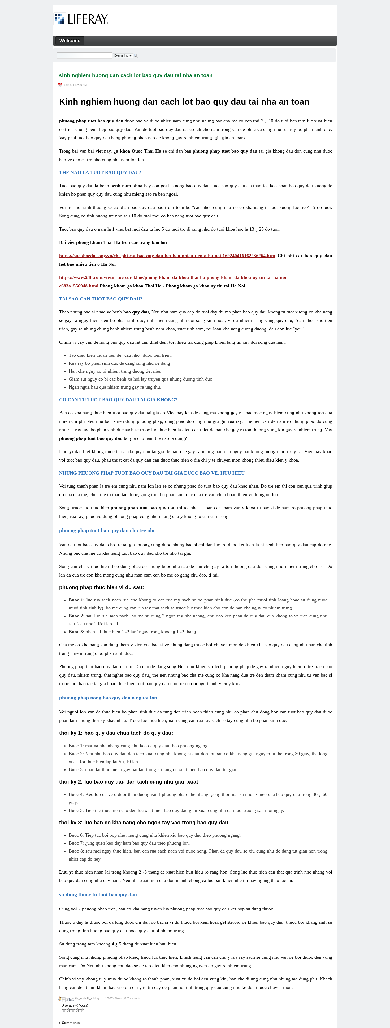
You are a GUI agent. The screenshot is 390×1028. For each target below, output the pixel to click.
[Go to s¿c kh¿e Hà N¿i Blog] (81, 20)
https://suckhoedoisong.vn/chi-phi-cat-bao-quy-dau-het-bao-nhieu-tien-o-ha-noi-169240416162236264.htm (167, 255)
